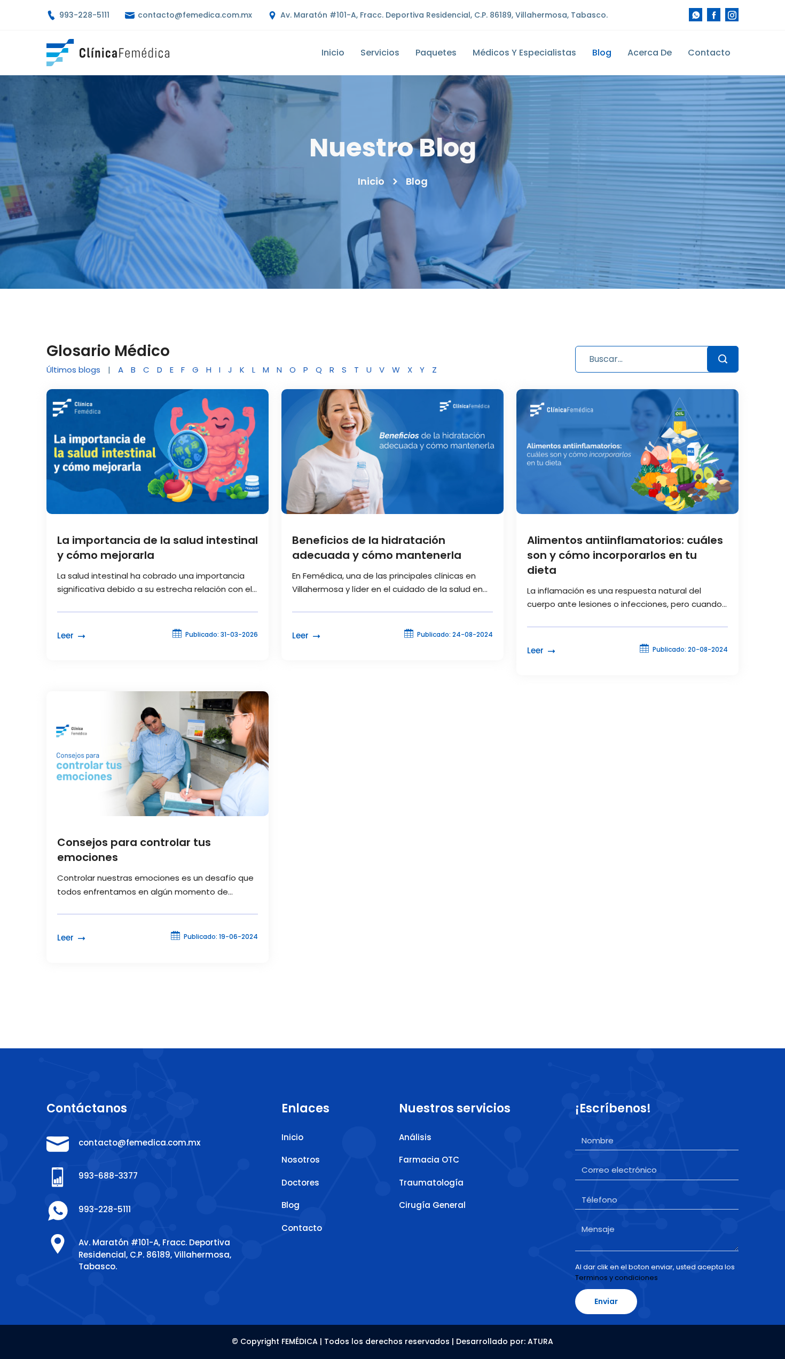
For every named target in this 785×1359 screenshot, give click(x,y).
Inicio (332, 52)
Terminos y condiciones (616, 1278)
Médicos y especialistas (524, 52)
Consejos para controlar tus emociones (134, 850)
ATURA (540, 1341)
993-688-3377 (108, 1175)
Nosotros (300, 1159)
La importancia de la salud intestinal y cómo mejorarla (157, 548)
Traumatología (431, 1182)
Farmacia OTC (429, 1159)
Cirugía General (432, 1205)
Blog (601, 52)
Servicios (379, 52)
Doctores (300, 1182)
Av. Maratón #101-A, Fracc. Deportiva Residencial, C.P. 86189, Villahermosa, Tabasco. (443, 15)
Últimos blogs (73, 369)
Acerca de (649, 52)
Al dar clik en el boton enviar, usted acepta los (655, 1272)
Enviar (606, 1301)
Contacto (709, 52)
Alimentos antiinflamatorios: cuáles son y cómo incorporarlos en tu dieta (625, 555)
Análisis (415, 1137)
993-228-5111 (83, 15)
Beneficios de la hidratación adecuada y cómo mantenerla (376, 548)
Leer (66, 635)
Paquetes (436, 52)
